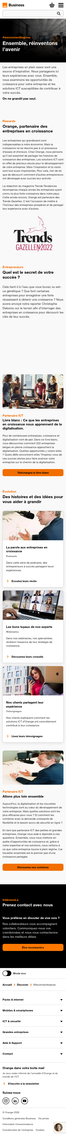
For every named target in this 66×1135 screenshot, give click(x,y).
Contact (8, 1053)
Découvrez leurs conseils (27, 656)
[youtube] (24, 1100)
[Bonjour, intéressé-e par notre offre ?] (58, 1127)
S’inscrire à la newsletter (23, 1083)
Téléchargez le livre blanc (33, 472)
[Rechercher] (59, 13)
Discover (22, 984)
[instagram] (6, 1100)
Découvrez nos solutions (33, 867)
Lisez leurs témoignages (27, 736)
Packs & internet (13, 999)
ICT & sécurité (12, 1021)
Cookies (40, 1129)
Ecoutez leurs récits (24, 581)
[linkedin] (15, 1100)
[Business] (60, 5)
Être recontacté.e (33, 947)
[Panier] (52, 5)
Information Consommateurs (18, 1124)
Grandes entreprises (16, 1032)
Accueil (7, 984)
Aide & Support (12, 1043)
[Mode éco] (7, 973)
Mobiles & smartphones (18, 1010)
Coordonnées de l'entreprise (18, 1129)
